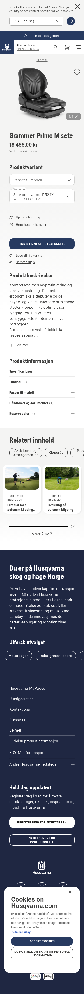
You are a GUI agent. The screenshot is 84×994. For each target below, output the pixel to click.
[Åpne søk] (56, 47)
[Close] (70, 892)
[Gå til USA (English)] (71, 21)
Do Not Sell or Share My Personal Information (42, 953)
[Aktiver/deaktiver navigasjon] (78, 47)
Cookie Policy (21, 932)
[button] (77, 72)
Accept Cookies (42, 941)
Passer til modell (27, 180)
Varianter (19, 189)
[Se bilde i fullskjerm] (42, 94)
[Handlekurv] (67, 47)
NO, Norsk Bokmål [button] (28, 49)
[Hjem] (7, 47)
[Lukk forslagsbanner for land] (77, 6)
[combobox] (42, 179)
